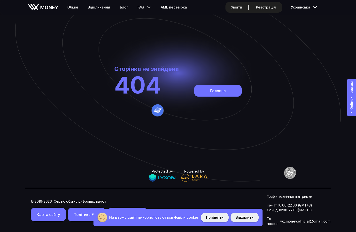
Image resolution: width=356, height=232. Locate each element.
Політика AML (87, 214)
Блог (124, 7)
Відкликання (99, 7)
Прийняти (215, 217)
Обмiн (72, 7)
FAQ (141, 7)
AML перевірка (174, 7)
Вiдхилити (245, 217)
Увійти (236, 7)
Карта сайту (48, 214)
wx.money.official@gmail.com (305, 221)
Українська (300, 7)
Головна (218, 90)
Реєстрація (266, 7)
